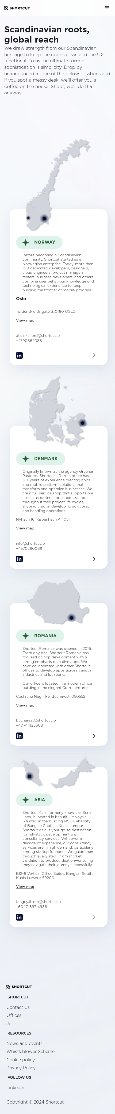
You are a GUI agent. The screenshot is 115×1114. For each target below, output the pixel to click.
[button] (107, 8)
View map (25, 320)
